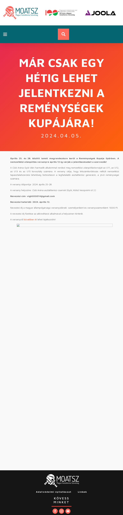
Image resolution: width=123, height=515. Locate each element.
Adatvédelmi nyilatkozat (53, 491)
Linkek (82, 491)
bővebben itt (30, 219)
